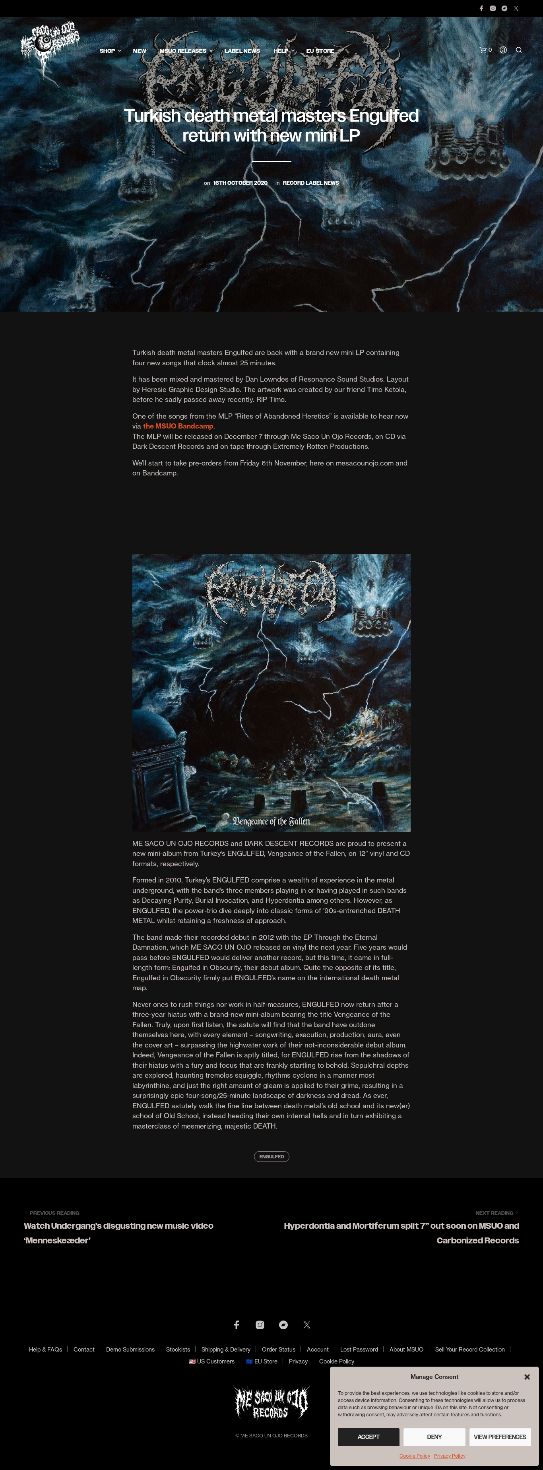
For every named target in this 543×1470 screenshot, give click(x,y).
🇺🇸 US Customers (212, 1361)
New (139, 51)
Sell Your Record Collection (470, 1349)
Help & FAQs (45, 1349)
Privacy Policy (449, 1456)
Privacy (298, 1361)
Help (281, 51)
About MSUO (407, 1349)
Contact (84, 1349)
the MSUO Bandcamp (178, 426)
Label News (242, 51)
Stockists (178, 1349)
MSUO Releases (183, 51)
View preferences (500, 1437)
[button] (527, 1377)
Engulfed (272, 1157)
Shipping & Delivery (226, 1349)
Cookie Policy (414, 1456)
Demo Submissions (130, 1349)
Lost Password (359, 1349)
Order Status (278, 1349)
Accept (369, 1437)
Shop (107, 51)
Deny (434, 1437)
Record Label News (311, 183)
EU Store (320, 51)
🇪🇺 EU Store (261, 1361)
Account (318, 1349)
